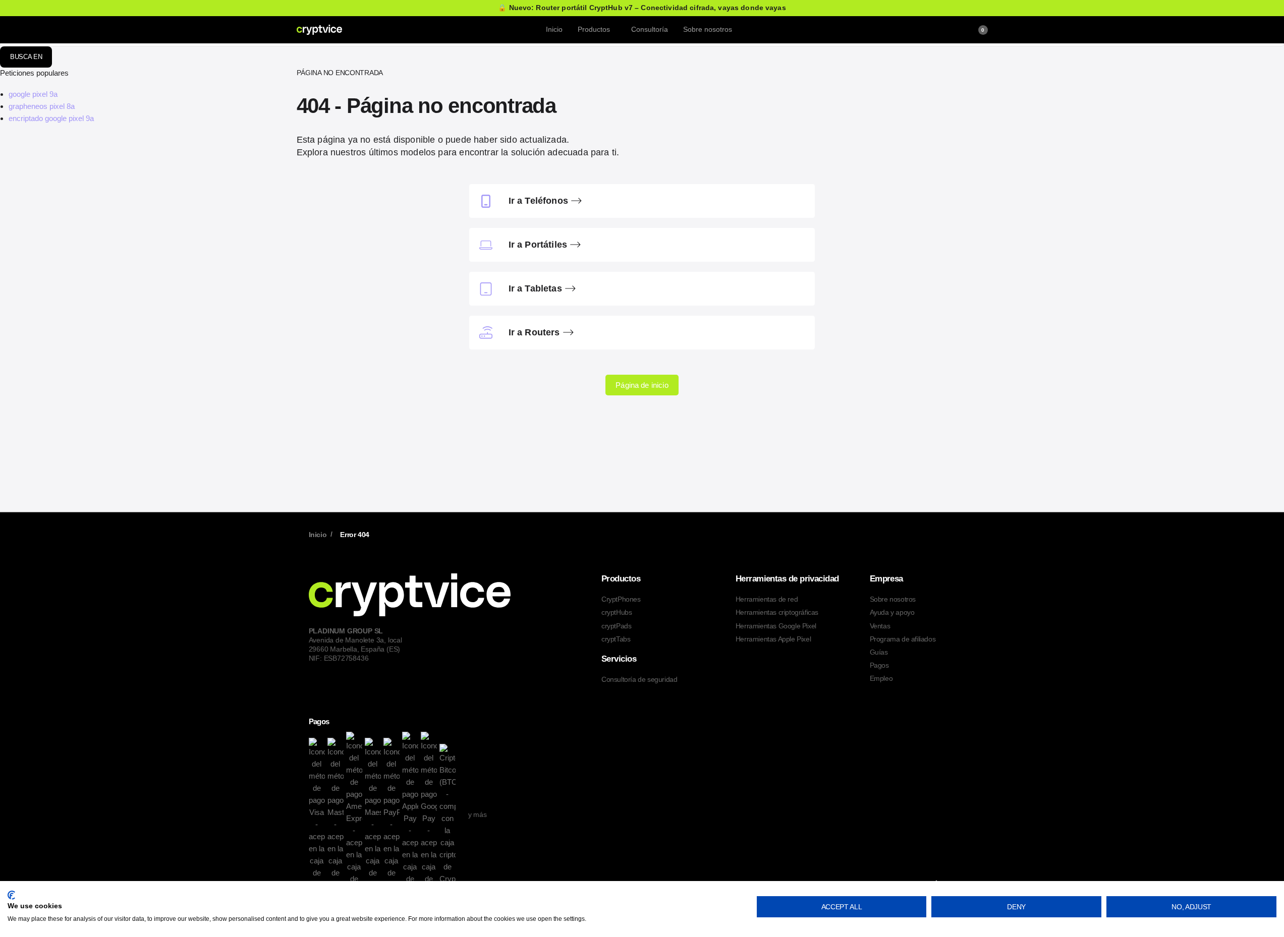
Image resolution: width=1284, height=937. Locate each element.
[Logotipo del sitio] (319, 29)
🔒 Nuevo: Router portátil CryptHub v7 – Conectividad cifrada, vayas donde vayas (642, 8)
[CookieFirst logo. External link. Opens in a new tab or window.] (11, 895)
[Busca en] (947, 30)
